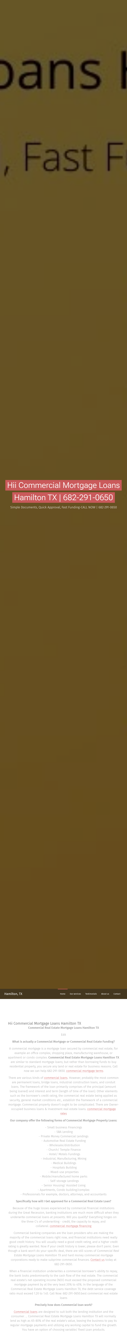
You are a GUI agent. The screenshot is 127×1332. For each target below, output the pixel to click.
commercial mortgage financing (70, 1226)
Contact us (98, 1259)
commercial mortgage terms (84, 1071)
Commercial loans (25, 1312)
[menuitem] (63, 994)
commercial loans (55, 1078)
